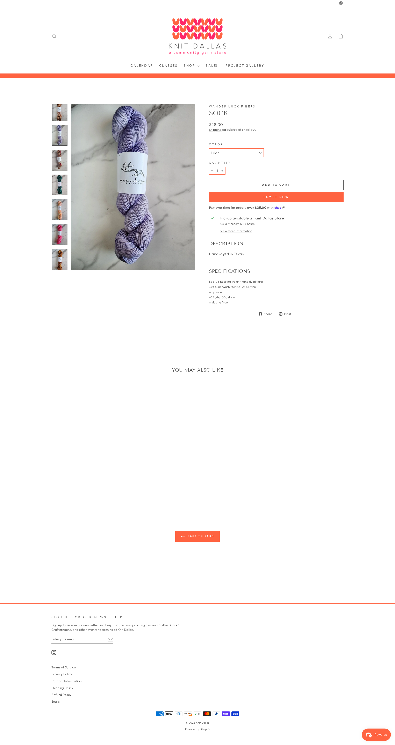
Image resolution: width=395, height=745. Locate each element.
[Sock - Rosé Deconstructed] (72, 491)
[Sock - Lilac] (89, 482)
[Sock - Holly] (56, 482)
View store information (236, 231)
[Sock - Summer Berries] (64, 496)
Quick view (86, 447)
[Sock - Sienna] (111, 491)
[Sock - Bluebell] (100, 473)
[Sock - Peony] (83, 487)
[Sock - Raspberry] (67, 491)
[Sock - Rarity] (61, 491)
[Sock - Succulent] (117, 491)
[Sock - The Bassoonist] (75, 496)
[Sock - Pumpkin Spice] (117, 487)
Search (56, 701)
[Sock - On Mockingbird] (72, 487)
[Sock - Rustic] (89, 491)
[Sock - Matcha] (106, 482)
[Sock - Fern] (106, 477)
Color (216, 144)
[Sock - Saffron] (94, 491)
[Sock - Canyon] (117, 473)
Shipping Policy (62, 688)
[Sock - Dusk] (83, 477)
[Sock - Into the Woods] (61, 482)
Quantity (220, 162)
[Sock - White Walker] (103, 496)
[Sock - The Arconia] (70, 496)
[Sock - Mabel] (100, 482)
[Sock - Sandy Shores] (100, 491)
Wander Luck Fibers (232, 106)
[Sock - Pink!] (100, 487)
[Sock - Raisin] (56, 491)
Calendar (141, 65)
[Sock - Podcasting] (106, 487)
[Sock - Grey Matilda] (117, 477)
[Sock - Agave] (67, 473)
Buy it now (276, 197)
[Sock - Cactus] (106, 473)
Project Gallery (245, 65)
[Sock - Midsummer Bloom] (56, 487)
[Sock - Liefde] (83, 482)
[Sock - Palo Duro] (78, 487)
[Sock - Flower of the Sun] (111, 477)
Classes (168, 65)
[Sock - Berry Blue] (94, 473)
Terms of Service (63, 667)
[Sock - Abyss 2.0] (61, 473)
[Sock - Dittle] (78, 477)
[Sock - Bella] (89, 473)
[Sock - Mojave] (61, 487)
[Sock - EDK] (89, 477)
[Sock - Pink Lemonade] (94, 487)
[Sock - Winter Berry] (108, 496)
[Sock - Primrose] (111, 487)
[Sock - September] (106, 491)
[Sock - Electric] (94, 477)
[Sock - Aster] (72, 473)
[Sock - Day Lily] (61, 477)
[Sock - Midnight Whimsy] (117, 482)
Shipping (215, 130)
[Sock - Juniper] (72, 482)
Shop (190, 65)
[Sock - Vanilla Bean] (86, 496)
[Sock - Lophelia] (94, 482)
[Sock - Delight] (72, 477)
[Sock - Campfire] (111, 473)
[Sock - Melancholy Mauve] (111, 482)
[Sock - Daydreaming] (67, 477)
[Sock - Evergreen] (100, 477)
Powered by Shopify (197, 729)
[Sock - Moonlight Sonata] (67, 487)
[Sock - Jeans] (67, 482)
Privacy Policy (61, 674)
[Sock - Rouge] (83, 491)
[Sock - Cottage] (56, 477)
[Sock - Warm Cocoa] (92, 496)
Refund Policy (61, 695)
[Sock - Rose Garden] (78, 491)
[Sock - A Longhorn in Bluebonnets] (56, 473)
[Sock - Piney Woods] (89, 487)
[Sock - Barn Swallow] (78, 473)
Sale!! (212, 65)
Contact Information (66, 681)
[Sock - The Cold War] (81, 496)
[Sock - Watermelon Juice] (97, 496)
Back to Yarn (200, 535)
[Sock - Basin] (83, 473)
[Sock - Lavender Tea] (78, 482)
